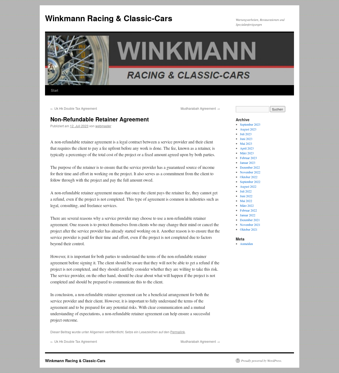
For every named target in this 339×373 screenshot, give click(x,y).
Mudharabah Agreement (200, 108)
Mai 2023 (246, 143)
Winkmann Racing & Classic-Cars (108, 18)
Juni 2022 (246, 196)
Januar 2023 (247, 162)
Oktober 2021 (248, 229)
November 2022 (250, 172)
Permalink (177, 332)
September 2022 (250, 181)
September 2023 (250, 124)
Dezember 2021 (250, 220)
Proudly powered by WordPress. (261, 360)
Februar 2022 (248, 210)
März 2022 (247, 205)
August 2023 (248, 129)
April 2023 (247, 148)
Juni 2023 (246, 139)
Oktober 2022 (248, 177)
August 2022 (248, 186)
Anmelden (246, 244)
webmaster (103, 126)
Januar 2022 (247, 215)
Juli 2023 (246, 134)
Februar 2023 (248, 158)
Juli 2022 (246, 191)
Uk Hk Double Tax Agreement (73, 108)
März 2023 (247, 153)
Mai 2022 (246, 201)
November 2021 (250, 224)
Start (54, 90)
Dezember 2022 (250, 167)
